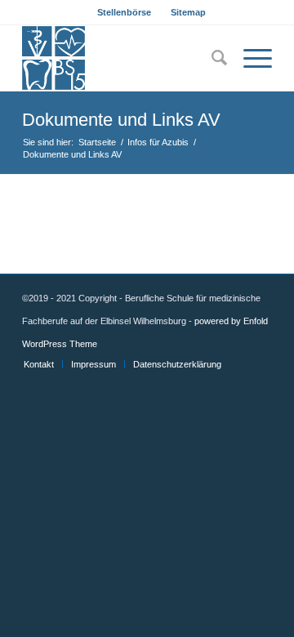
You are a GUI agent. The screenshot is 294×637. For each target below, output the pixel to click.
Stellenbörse (124, 12)
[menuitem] (124, 12)
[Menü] (249, 58)
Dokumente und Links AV (121, 119)
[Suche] (211, 58)
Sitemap (188, 12)
